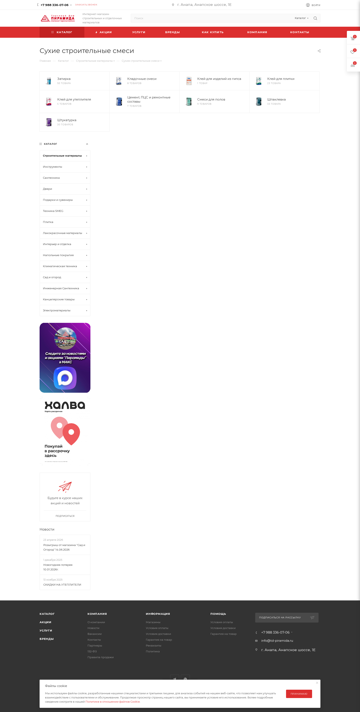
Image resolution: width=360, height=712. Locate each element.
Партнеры (95, 645)
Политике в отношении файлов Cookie (112, 701)
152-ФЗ (92, 651)
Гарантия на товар (159, 639)
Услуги (46, 630)
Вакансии (95, 633)
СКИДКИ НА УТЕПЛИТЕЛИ (62, 584)
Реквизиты (153, 645)
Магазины (153, 622)
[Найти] (315, 18)
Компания (97, 613)
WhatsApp (185, 679)
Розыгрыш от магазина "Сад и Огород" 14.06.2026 (64, 547)
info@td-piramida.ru (277, 641)
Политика (153, 651)
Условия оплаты (157, 628)
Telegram (174, 679)
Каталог (47, 613)
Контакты (94, 639)
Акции (45, 622)
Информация (158, 613)
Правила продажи (101, 657)
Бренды (47, 638)
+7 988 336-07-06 (55, 5)
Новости (47, 529)
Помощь (218, 613)
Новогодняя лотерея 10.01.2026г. (57, 567)
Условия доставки (158, 633)
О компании (96, 622)
